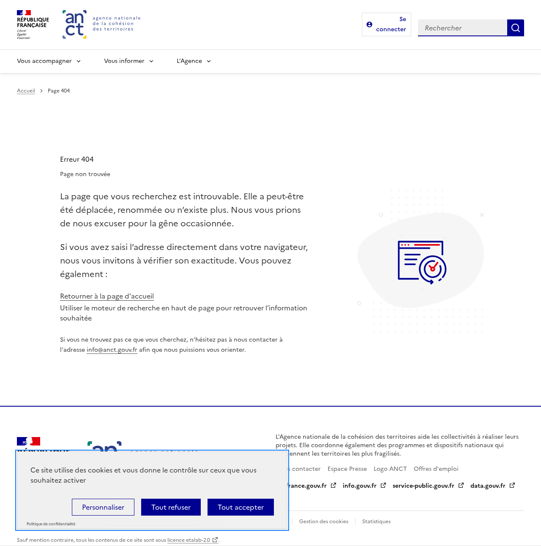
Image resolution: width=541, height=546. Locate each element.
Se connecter (391, 24)
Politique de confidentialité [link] (51, 524)
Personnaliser (103, 507)
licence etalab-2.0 (188, 540)
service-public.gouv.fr (423, 485)
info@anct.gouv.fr (112, 349)
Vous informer (124, 61)
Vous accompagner (44, 61)
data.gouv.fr (487, 485)
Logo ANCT (390, 469)
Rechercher (515, 27)
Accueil (26, 91)
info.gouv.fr (360, 485)
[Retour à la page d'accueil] (101, 24)
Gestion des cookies (323, 521)
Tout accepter (241, 507)
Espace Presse (347, 469)
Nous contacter (298, 469)
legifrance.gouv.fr (301, 485)
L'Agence (189, 61)
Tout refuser (171, 507)
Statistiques (376, 521)
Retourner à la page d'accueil (107, 296)
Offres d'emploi (436, 469)
